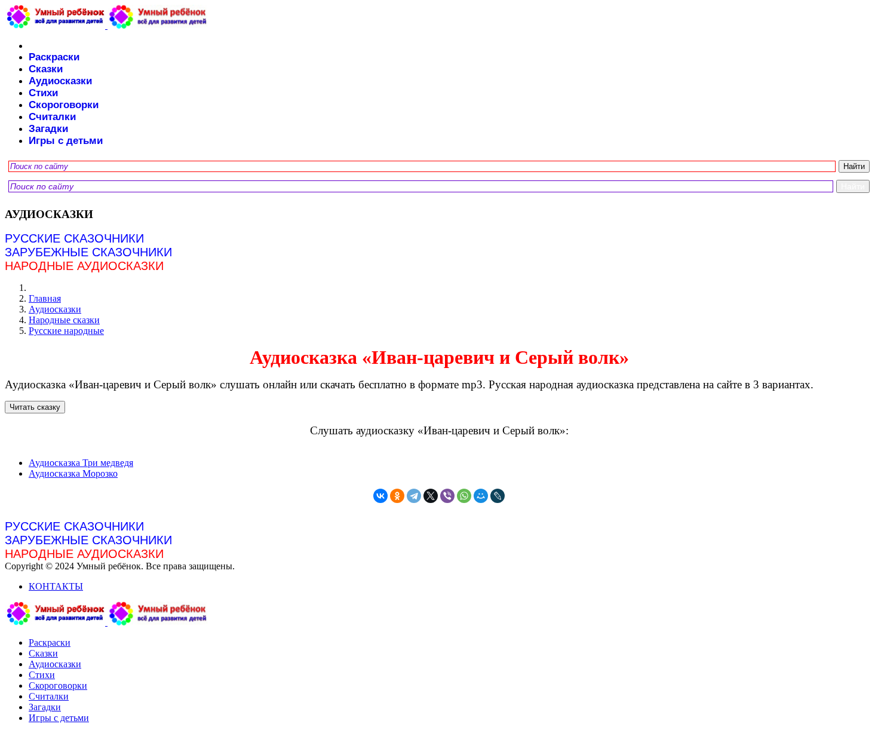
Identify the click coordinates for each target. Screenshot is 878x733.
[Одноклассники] (397, 496)
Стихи (43, 93)
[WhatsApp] (464, 496)
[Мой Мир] (481, 496)
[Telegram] (414, 496)
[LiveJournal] (497, 496)
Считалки (52, 116)
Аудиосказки (60, 81)
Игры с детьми (66, 140)
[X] (430, 496)
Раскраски (54, 57)
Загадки (48, 128)
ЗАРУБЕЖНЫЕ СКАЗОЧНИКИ (88, 252)
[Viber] (447, 496)
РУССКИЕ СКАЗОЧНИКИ (74, 238)
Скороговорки (64, 105)
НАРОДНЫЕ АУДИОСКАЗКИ (84, 265)
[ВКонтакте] (380, 496)
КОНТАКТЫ (56, 586)
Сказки (46, 69)
